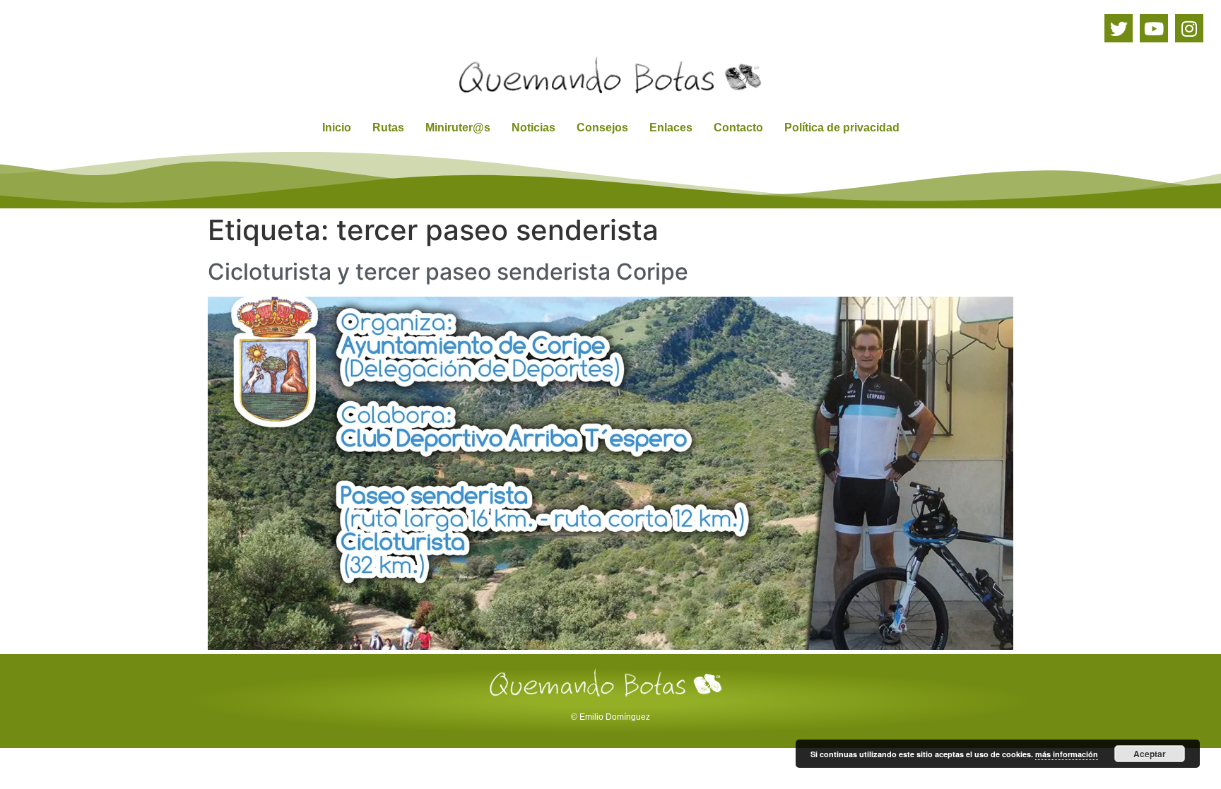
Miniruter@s (457, 127)
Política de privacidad (841, 127)
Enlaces (670, 127)
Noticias (533, 127)
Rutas (388, 127)
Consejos (602, 127)
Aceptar (1149, 753)
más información (1066, 754)
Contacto (738, 127)
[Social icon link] (1118, 28)
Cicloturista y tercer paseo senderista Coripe (448, 271)
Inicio (336, 127)
